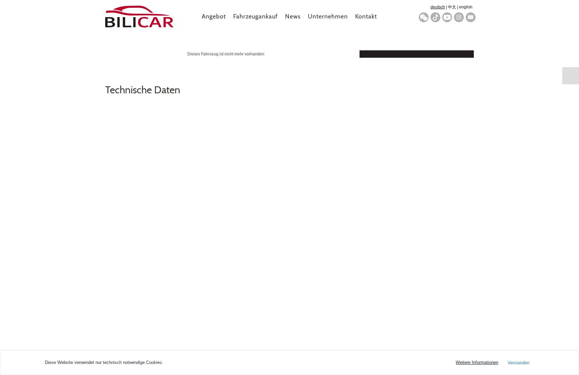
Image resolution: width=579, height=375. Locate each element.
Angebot (214, 16)
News (293, 16)
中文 (452, 7)
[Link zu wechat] (424, 17)
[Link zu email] (470, 17)
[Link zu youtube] (447, 17)
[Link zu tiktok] (435, 17)
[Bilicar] (139, 13)
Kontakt (366, 16)
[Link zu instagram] (459, 17)
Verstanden (518, 362)
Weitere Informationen (477, 362)
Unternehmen (328, 16)
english (465, 7)
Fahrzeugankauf (255, 16)
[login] (570, 75)
